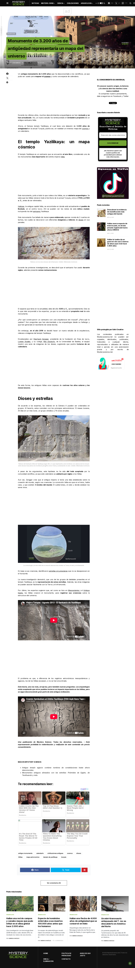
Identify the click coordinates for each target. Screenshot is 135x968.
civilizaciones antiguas (55, 853)
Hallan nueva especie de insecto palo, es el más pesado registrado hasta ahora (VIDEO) (117, 226)
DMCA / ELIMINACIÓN (48, 960)
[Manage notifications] (130, 963)
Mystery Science (44, 742)
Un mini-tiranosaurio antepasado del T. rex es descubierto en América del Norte (113, 922)
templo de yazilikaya (50, 857)
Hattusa (21, 206)
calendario (40, 853)
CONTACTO (66, 959)
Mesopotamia (74, 590)
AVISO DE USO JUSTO (85, 954)
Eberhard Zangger (41, 339)
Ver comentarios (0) (54, 883)
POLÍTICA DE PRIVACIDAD (66, 954)
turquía (63, 857)
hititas (20, 857)
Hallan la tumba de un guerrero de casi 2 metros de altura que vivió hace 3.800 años (117, 242)
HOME (45, 953)
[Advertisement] (54, 95)
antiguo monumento (25, 853)
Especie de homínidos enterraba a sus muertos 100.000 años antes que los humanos (50, 922)
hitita (63, 157)
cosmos (47, 76)
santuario (37, 211)
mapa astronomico (32, 857)
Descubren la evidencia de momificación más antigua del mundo (117, 212)
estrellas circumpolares (58, 571)
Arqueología (11, 33)
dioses (80, 220)
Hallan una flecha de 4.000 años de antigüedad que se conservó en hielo (83, 921)
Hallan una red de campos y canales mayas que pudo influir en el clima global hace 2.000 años (19, 922)
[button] (7, 3)
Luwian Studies (24, 342)
